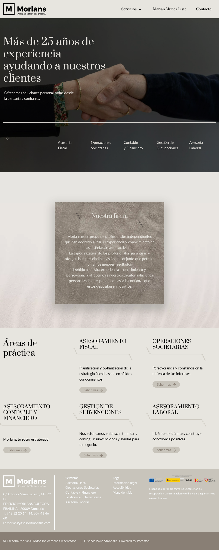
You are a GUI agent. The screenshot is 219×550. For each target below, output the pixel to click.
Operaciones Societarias (82, 487)
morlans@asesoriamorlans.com (28, 523)
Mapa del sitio (123, 492)
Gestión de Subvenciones (83, 497)
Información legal (125, 483)
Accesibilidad (122, 487)
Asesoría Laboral (77, 502)
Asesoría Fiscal (75, 483)
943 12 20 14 (17, 513)
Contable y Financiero (80, 492)
